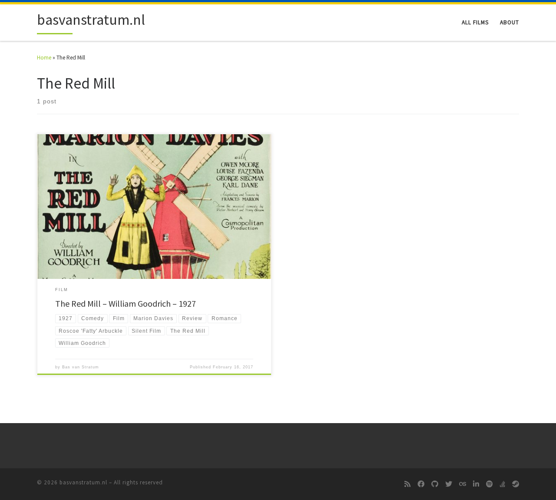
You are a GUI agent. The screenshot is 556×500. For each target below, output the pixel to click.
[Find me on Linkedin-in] (476, 484)
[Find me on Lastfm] (462, 484)
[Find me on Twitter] (448, 484)
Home (44, 57)
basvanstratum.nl (83, 482)
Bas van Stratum (80, 367)
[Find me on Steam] (515, 484)
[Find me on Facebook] (420, 484)
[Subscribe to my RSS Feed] (407, 484)
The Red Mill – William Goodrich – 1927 (125, 303)
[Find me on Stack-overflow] (502, 484)
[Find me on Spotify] (489, 484)
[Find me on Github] (434, 484)
